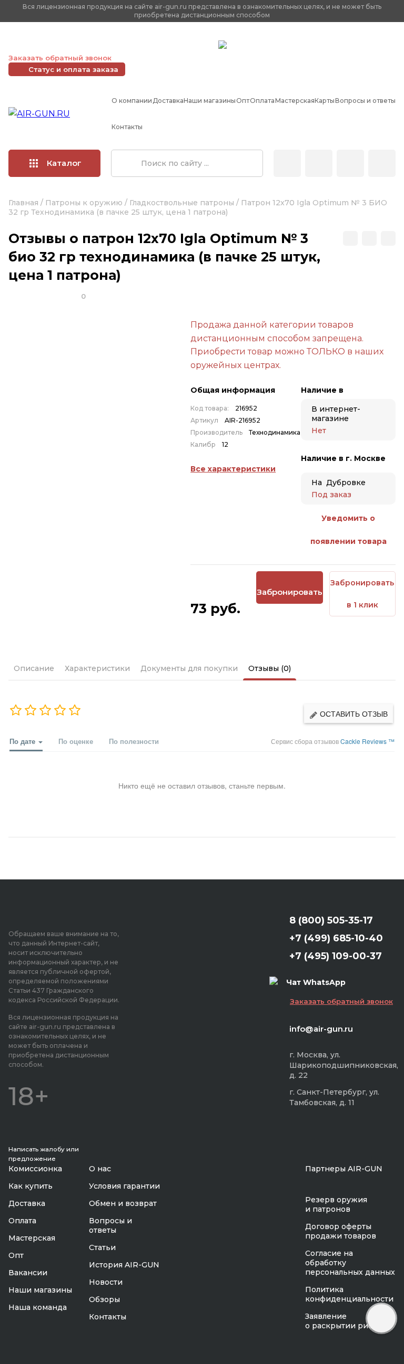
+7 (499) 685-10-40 (58, 44)
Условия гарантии (124, 1186)
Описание (34, 668)
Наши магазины (210, 100)
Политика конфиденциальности (349, 1294)
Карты (325, 100)
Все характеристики (233, 469)
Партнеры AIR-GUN (343, 1168)
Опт (242, 100)
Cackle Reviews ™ (367, 741)
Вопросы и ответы (365, 100)
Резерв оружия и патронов (336, 1204)
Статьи (102, 1247)
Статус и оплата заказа (73, 69)
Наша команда (37, 1307)
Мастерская (295, 100)
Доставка (168, 100)
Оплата (262, 100)
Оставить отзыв (353, 713)
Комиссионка (35, 1168)
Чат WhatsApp (256, 46)
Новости (106, 1282)
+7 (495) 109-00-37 (163, 44)
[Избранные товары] (350, 163)
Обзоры (104, 1299)
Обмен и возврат (123, 1203)
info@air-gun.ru (321, 1029)
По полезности (134, 741)
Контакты (127, 127)
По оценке (75, 741)
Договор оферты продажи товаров (340, 1231)
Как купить (30, 1186)
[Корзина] (382, 163)
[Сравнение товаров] (318, 163)
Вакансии (27, 1272)
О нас (100, 1168)
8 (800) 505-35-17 (331, 920)
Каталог (64, 163)
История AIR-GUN (124, 1264)
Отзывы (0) (269, 668)
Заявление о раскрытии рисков (346, 1320)
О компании (132, 100)
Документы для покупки (189, 668)
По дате (23, 741)
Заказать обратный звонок (60, 58)
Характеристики (97, 668)
